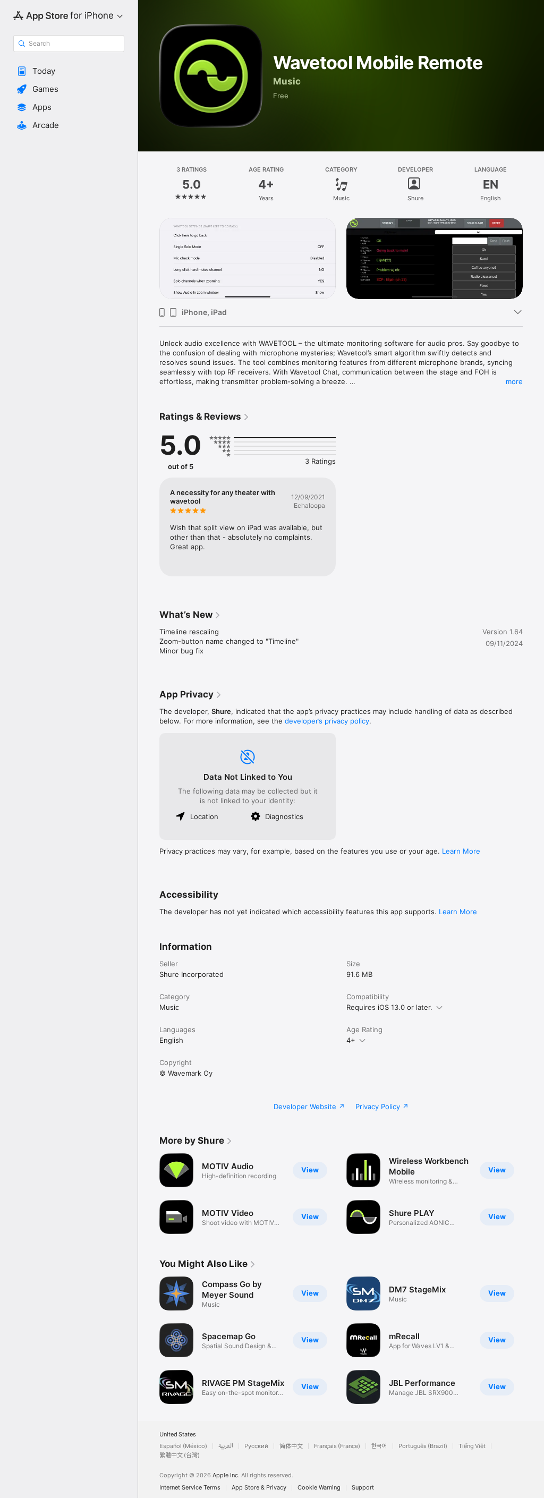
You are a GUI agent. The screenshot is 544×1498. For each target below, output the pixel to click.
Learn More (461, 851)
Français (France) (337, 1446)
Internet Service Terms (189, 1488)
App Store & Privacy (259, 1488)
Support (363, 1488)
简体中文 (291, 1446)
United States (177, 1434)
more (514, 381)
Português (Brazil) (422, 1446)
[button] (69, 71)
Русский (256, 1446)
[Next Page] (533, 184)
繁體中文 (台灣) (179, 1455)
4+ (350, 1040)
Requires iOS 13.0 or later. (389, 1007)
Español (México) (183, 1446)
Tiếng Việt (472, 1446)
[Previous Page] (148, 184)
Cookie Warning (319, 1488)
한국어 (379, 1446)
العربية (225, 1446)
